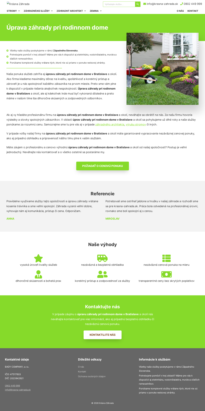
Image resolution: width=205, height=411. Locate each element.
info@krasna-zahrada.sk (162, 3)
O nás (180, 10)
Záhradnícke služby (37, 10)
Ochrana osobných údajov (92, 376)
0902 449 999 (192, 3)
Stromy (12, 10)
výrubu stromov (136, 124)
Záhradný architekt (70, 10)
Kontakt (192, 10)
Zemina (94, 10)
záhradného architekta (109, 124)
